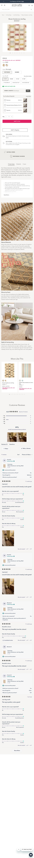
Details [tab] (18, 164)
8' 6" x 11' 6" (16, 82)
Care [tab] (24, 164)
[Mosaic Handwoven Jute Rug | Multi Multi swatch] (5, 380)
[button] (17, 21)
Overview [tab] (11, 164)
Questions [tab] (12, 445)
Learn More (28, 96)
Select (28, 90)
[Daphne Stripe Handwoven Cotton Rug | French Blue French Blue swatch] (22, 380)
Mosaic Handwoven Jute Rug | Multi (15, 466)
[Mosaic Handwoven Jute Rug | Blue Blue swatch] (4, 65)
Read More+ (6, 194)
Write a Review (27, 449)
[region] (17, 437)
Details (7, 137)
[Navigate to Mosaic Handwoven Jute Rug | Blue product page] (10, 370)
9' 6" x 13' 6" (26, 82)
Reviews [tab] (5, 445)
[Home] (17, 6)
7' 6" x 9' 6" (7, 82)
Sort (18, 454)
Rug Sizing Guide (27, 76)
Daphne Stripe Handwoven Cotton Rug (26, 383)
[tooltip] (7, 640)
